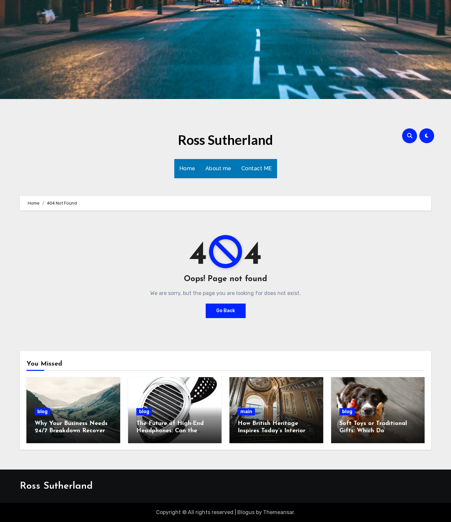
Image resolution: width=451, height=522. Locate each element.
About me (218, 168)
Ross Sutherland (225, 140)
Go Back (225, 310)
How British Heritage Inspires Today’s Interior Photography (271, 431)
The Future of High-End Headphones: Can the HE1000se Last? (170, 431)
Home (187, 168)
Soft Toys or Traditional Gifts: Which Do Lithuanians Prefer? (373, 431)
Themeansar (278, 512)
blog (42, 411)
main (246, 411)
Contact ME (256, 168)
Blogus (246, 512)
